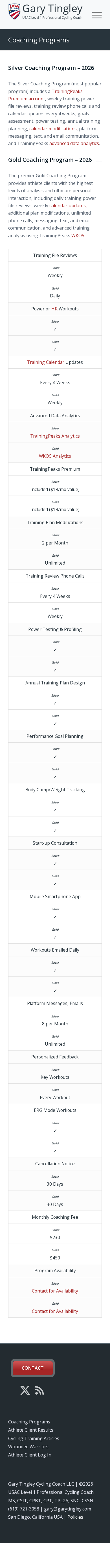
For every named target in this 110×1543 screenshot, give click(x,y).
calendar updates (67, 205)
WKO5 (77, 235)
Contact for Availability (55, 1291)
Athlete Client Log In (29, 1455)
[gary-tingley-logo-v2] (45, 14)
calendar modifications (53, 129)
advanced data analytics (74, 143)
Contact (33, 1368)
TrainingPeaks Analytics (55, 436)
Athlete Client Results (30, 1430)
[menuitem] (94, 14)
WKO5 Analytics (55, 456)
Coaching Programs (38, 39)
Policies (75, 1517)
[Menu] (94, 14)
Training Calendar (45, 362)
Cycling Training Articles (33, 1438)
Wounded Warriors (28, 1446)
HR (54, 309)
